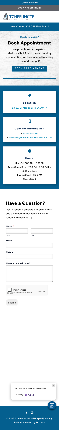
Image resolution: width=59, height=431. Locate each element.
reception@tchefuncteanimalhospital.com (30, 137)
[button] (52, 405)
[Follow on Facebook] (27, 412)
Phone (9, 252)
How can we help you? (19, 263)
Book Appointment (29, 8)
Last (32, 235)
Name (10, 226)
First (8, 235)
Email (9, 240)
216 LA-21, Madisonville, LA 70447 (29, 107)
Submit (12, 302)
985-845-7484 (31, 133)
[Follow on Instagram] (32, 412)
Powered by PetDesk (34, 422)
